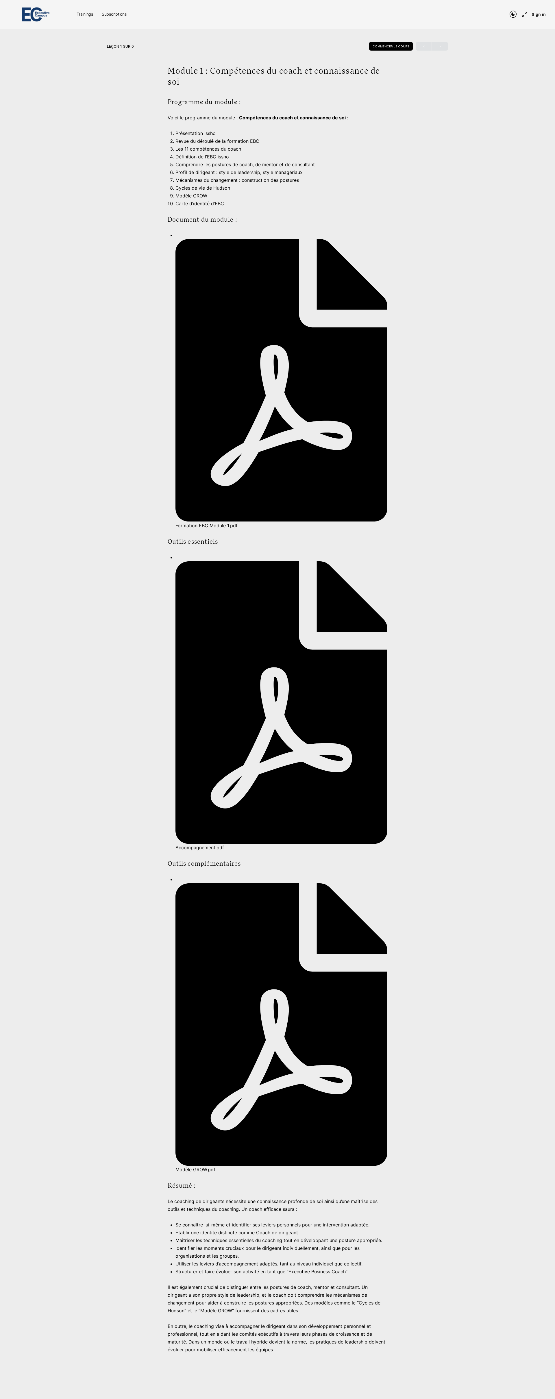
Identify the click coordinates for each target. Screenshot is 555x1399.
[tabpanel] (277, 726)
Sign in (539, 14)
